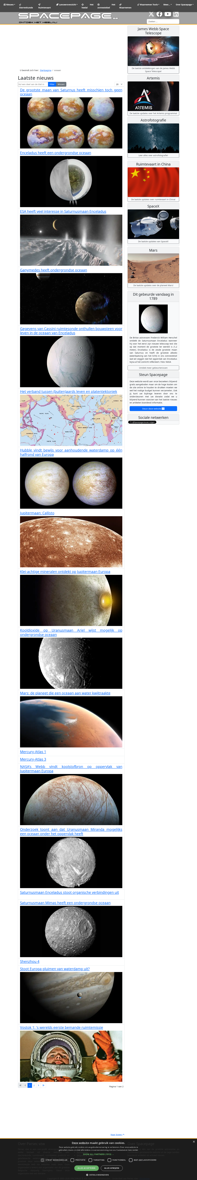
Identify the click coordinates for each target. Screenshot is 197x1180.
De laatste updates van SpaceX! (153, 241)
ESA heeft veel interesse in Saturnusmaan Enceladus (63, 211)
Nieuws (10, 4)
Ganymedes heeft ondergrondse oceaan (53, 270)
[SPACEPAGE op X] (151, 15)
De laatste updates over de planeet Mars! (153, 285)
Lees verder (133, 1150)
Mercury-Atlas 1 (33, 751)
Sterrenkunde (26, 7)
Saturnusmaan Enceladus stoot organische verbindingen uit (69, 892)
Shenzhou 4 (29, 961)
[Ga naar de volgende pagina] (38, 1085)
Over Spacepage (184, 4)
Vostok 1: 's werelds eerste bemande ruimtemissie (61, 1027)
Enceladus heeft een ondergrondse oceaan (55, 152)
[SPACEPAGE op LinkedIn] (176, 15)
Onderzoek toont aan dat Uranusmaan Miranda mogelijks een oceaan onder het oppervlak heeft (71, 831)
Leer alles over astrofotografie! (153, 155)
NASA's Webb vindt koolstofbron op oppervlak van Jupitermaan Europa (71, 768)
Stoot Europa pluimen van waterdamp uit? (55, 968)
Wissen (61, 84)
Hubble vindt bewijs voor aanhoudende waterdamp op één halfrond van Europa (71, 452)
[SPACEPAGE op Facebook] (159, 15)
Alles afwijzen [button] (111, 1168)
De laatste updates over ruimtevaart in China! (153, 199)
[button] (98, 1154)
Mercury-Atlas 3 (33, 759)
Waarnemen (125, 7)
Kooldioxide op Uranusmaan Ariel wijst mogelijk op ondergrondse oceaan (71, 632)
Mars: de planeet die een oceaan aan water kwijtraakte (65, 693)
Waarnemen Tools (148, 4)
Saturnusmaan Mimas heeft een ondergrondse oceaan (65, 902)
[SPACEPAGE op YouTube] (167, 15)
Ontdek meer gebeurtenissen (153, 367)
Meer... (166, 4)
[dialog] (98, 1159)
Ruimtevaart (44, 7)
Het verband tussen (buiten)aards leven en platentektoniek (68, 391)
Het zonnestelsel (106, 6)
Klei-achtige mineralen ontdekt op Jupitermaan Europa (65, 571)
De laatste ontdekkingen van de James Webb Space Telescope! (153, 70)
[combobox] (163, 21)
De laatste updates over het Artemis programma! (153, 113)
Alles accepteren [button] (86, 1168)
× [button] (194, 1142)
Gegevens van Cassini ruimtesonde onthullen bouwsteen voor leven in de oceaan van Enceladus (71, 330)
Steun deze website (152, 408)
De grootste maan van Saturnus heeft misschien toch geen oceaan (71, 92)
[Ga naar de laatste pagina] (43, 1085)
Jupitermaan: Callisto (37, 513)
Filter (52, 84)
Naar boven (116, 1134)
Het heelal (87, 6)
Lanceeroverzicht (67, 4)
